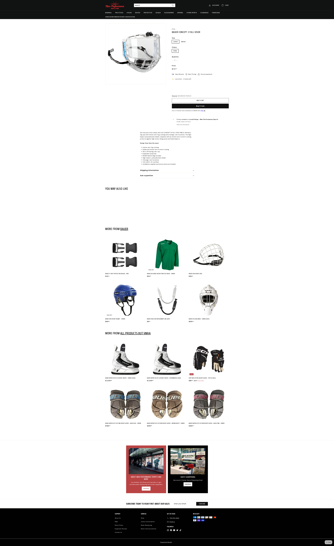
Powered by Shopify (166, 542)
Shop (142, 518)
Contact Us (118, 532)
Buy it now (200, 106)
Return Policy (119, 525)
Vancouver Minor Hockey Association (120, 17)
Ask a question (146, 175)
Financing (216, 13)
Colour (174, 47)
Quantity (175, 57)
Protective (148, 13)
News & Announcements (148, 529)
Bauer (124, 228)
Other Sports (192, 13)
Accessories (169, 13)
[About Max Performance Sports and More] (146, 461)
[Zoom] (135, 54)
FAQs (116, 521)
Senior (183, 42)
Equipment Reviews (121, 529)
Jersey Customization (148, 521)
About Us (118, 518)
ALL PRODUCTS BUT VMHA (135, 333)
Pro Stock (119, 13)
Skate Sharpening (146, 525)
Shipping (174, 96)
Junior (175, 42)
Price (174, 66)
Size (173, 38)
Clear (175, 51)
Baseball (108, 13)
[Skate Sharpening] (187, 461)
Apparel (180, 13)
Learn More (146, 489)
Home (173, 29)
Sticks (129, 13)
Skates (137, 13)
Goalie (158, 13)
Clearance (204, 13)
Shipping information (149, 170)
